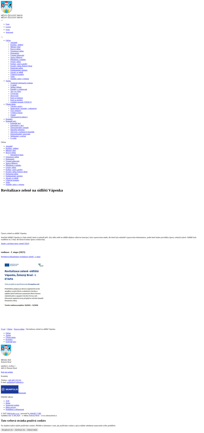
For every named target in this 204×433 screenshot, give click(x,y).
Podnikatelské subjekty (19, 70)
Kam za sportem (16, 100)
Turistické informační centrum (21, 83)
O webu (13, 138)
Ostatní (13, 115)
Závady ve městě (16, 72)
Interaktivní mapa (16, 155)
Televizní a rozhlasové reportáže (22, 132)
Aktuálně (13, 43)
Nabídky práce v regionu (19, 79)
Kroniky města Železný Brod (21, 66)
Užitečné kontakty (17, 74)
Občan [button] (8, 40)
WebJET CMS (35, 413)
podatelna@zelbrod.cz (15, 382)
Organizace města (17, 51)
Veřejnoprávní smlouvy (19, 117)
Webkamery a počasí (18, 136)
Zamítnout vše (20, 430)
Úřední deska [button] (11, 104)
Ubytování (14, 94)
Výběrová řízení (16, 113)
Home (8, 403)
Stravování (14, 96)
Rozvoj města (15, 49)
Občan (9, 329)
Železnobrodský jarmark (19, 128)
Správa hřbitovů (16, 57)
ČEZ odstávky (15, 111)
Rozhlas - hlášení (16, 45)
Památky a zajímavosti (18, 89)
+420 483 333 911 (14, 380)
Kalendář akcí (15, 123)
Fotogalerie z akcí (17, 125)
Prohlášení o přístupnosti (15, 409)
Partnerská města (16, 68)
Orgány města (15, 62)
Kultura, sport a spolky (18, 64)
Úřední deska (11, 337)
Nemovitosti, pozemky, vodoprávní (23, 108)
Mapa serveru (11, 407)
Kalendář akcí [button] (11, 121)
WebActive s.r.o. (13, 413)
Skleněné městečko (17, 130)
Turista (8, 335)
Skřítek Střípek (15, 87)
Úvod (3, 329)
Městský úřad (15, 47)
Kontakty (9, 119)
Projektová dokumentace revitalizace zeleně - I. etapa (20, 257)
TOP (7, 401)
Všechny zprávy (16, 106)
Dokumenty (14, 53)
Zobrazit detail (32, 430)
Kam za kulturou (16, 98)
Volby (12, 77)
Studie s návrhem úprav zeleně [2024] (15, 244)
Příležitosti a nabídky (18, 60)
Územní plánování (17, 55)
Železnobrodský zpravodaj (20, 134)
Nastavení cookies (12, 405)
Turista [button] (8, 81)
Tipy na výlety (15, 91)
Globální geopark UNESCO (21, 102)
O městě (13, 85)
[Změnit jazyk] (2, 20)
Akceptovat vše (7, 430)
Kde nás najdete (7, 372)
